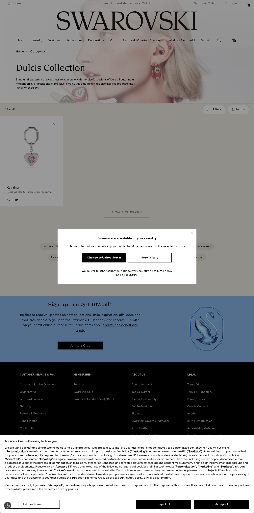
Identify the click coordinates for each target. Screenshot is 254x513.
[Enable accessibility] (7, 505)
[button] (192, 233)
